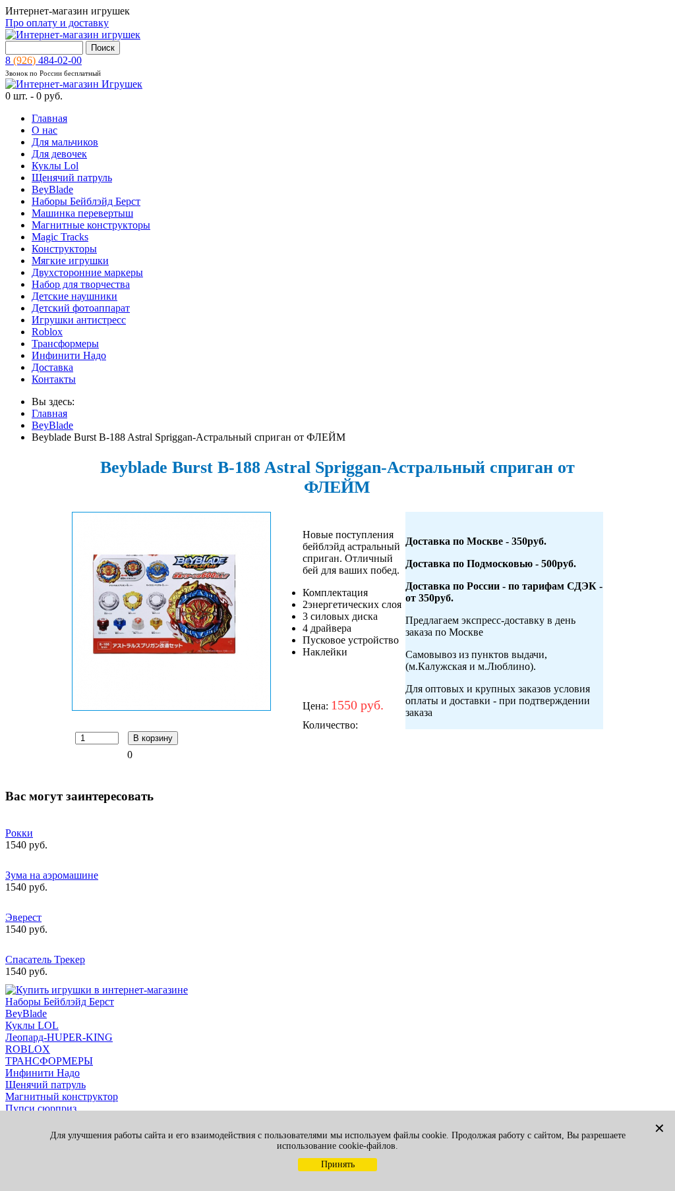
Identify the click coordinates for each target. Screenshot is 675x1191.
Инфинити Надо (69, 355)
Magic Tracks (60, 236)
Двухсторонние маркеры (87, 272)
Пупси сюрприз (40, 1108)
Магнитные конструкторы (91, 225)
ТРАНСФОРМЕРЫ (49, 1060)
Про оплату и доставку (57, 22)
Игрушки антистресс (79, 319)
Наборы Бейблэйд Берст (86, 201)
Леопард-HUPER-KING (59, 1037)
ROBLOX (27, 1049)
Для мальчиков (65, 142)
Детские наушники (74, 296)
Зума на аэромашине (51, 875)
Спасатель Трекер (45, 959)
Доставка (52, 367)
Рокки (19, 833)
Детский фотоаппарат (81, 308)
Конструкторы (64, 248)
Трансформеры (65, 343)
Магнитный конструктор (61, 1096)
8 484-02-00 (43, 60)
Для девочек (59, 153)
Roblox (47, 331)
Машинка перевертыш (82, 213)
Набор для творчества (81, 284)
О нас (44, 130)
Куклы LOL (32, 1025)
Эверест (23, 917)
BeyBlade (52, 189)
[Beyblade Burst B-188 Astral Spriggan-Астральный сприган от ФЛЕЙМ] (171, 707)
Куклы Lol (55, 165)
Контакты (54, 379)
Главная (49, 118)
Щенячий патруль (72, 177)
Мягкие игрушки (70, 260)
